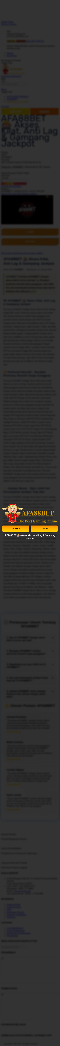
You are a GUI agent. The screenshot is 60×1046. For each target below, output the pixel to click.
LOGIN (44, 528)
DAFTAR (15, 528)
